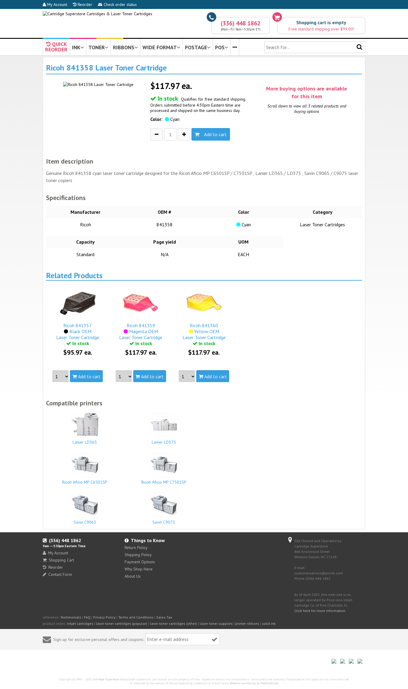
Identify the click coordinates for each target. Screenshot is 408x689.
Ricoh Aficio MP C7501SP (163, 482)
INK (76, 47)
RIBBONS (123, 47)
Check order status (119, 4)
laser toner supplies (216, 623)
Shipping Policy (138, 554)
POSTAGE (196, 47)
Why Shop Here (139, 569)
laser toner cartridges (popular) (121, 623)
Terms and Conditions (136, 617)
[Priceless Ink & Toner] (97, 13)
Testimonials (70, 617)
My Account (56, 4)
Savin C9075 (163, 522)
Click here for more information (319, 610)
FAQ (87, 617)
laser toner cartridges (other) (173, 623)
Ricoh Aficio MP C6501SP (84, 482)
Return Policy (136, 547)
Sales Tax (164, 617)
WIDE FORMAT (159, 47)
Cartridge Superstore (105, 679)
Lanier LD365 (85, 442)
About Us (133, 576)
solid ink (269, 623)
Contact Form (60, 574)
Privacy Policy (104, 617)
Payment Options (140, 562)
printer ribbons (247, 623)
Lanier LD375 (164, 442)
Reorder (84, 4)
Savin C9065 (84, 522)
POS (220, 47)
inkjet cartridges (80, 623)
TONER (96, 47)
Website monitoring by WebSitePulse (254, 683)
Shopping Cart (61, 560)
